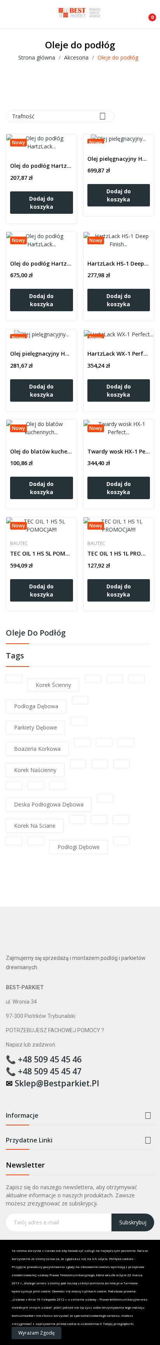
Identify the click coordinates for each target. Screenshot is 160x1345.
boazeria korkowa (37, 748)
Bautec (19, 543)
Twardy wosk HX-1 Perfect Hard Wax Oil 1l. (118, 451)
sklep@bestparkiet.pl (57, 1083)
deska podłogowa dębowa (48, 804)
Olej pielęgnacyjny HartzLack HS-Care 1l (41, 353)
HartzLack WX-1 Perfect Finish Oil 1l (118, 353)
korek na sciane (35, 825)
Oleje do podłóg (36, 633)
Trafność (59, 116)
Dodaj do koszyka (41, 202)
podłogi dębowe (78, 847)
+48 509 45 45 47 (50, 1071)
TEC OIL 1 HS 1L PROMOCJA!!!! (118, 553)
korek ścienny (53, 685)
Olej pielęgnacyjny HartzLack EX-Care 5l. (118, 158)
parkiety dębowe (35, 727)
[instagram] (24, 1096)
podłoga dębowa (36, 706)
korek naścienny (35, 770)
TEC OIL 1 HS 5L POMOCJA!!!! (41, 553)
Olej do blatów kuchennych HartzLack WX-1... (41, 451)
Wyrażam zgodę (36, 1333)
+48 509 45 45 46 (50, 1059)
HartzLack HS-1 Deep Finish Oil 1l (118, 263)
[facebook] (9, 1096)
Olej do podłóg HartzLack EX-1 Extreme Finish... (41, 165)
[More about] (14, 679)
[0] (146, 14)
